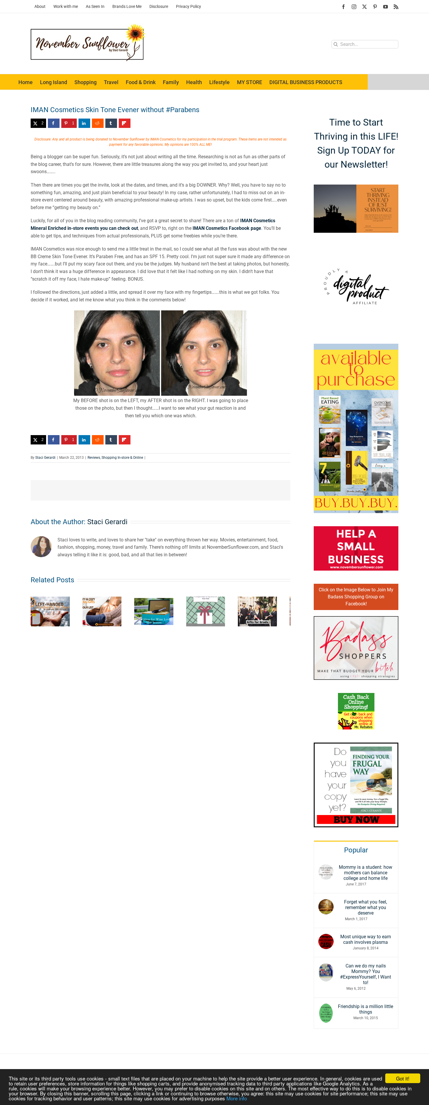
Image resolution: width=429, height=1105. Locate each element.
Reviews (94, 458)
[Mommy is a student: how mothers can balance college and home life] (326, 868)
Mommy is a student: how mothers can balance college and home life (365, 872)
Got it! (402, 1078)
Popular (356, 850)
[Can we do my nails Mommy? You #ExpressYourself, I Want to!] (326, 967)
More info (236, 1098)
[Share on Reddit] (98, 123)
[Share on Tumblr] (111, 123)
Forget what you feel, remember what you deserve (365, 907)
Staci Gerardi (45, 458)
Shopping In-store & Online (122, 458)
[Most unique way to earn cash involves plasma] (326, 937)
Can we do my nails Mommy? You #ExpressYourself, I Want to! (365, 974)
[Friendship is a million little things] (326, 1007)
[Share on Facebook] (54, 123)
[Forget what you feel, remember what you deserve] (326, 903)
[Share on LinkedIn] (84, 123)
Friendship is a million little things (365, 1009)
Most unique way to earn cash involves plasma (365, 939)
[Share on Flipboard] (124, 123)
